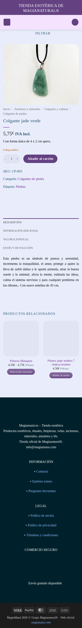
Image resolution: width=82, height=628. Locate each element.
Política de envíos (42, 515)
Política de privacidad (42, 525)
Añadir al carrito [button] (61, 375)
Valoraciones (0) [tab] (15, 239)
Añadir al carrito (40, 158)
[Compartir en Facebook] (14, 197)
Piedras (20, 186)
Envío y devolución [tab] (18, 248)
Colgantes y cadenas (56, 109)
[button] (7, 22)
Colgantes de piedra (14, 113)
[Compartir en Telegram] (37, 197)
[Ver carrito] (75, 22)
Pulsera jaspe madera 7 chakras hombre (61, 362)
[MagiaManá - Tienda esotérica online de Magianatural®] (41, 22)
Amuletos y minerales (27, 109)
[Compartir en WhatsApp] (7, 197)
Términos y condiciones (42, 535)
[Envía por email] (29, 197)
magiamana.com (41, 622)
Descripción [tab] (12, 222)
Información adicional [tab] (20, 230)
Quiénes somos (42, 481)
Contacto (42, 471)
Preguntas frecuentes (42, 491)
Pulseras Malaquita (21, 361)
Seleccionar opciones (21, 371)
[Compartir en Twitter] (22, 197)
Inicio (6, 109)
